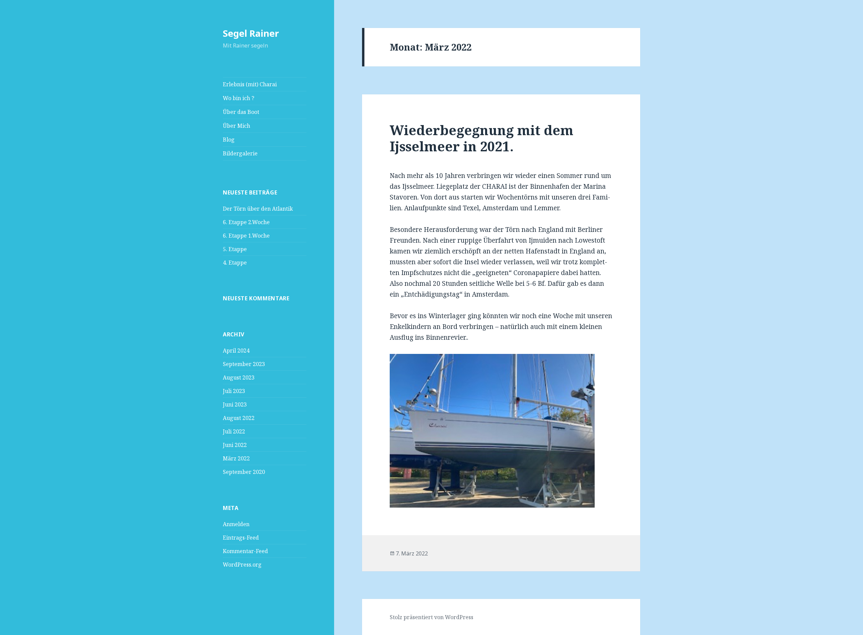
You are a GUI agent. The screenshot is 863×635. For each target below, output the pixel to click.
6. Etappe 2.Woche (246, 222)
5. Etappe (235, 249)
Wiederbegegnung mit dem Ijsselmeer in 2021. (481, 138)
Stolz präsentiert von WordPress (431, 617)
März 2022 (236, 458)
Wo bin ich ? (238, 98)
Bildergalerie (240, 153)
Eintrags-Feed (241, 537)
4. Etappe (235, 262)
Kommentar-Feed (245, 551)
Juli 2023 (234, 391)
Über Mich (236, 125)
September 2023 (244, 364)
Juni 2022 (235, 445)
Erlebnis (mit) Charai (250, 84)
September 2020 (244, 472)
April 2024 (236, 350)
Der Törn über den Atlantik (258, 208)
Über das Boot (241, 112)
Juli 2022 (234, 431)
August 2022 (239, 418)
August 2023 (239, 377)
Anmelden (236, 524)
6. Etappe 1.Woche (246, 235)
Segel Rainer (251, 33)
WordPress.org (242, 564)
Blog (229, 139)
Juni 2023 (235, 404)
